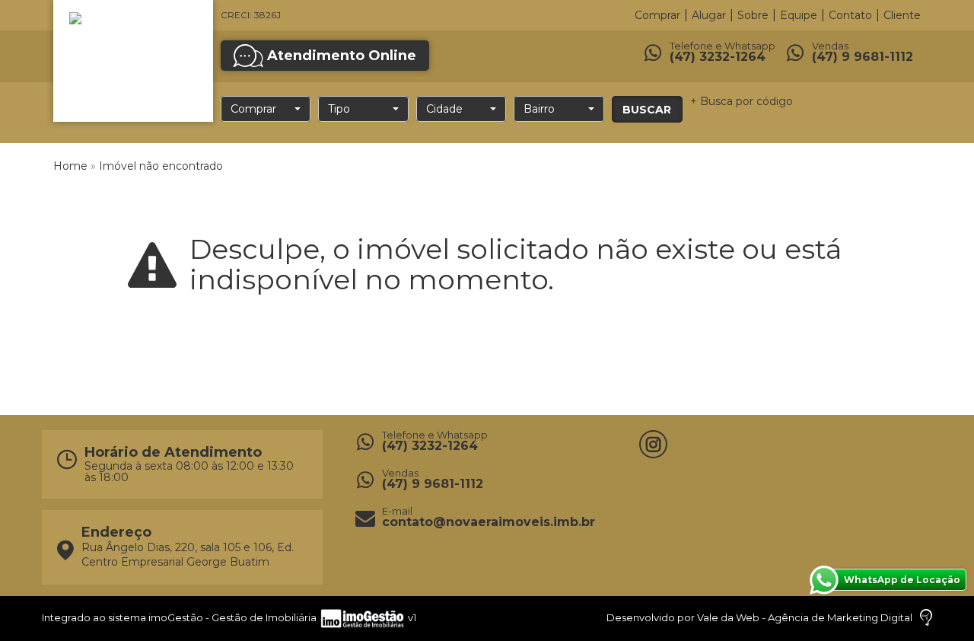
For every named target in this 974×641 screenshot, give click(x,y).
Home (70, 166)
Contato (850, 15)
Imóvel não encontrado (161, 166)
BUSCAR (646, 109)
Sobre (753, 15)
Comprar (657, 15)
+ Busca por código (741, 101)
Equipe (798, 15)
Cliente (902, 15)
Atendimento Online (341, 55)
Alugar (709, 15)
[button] (265, 109)
